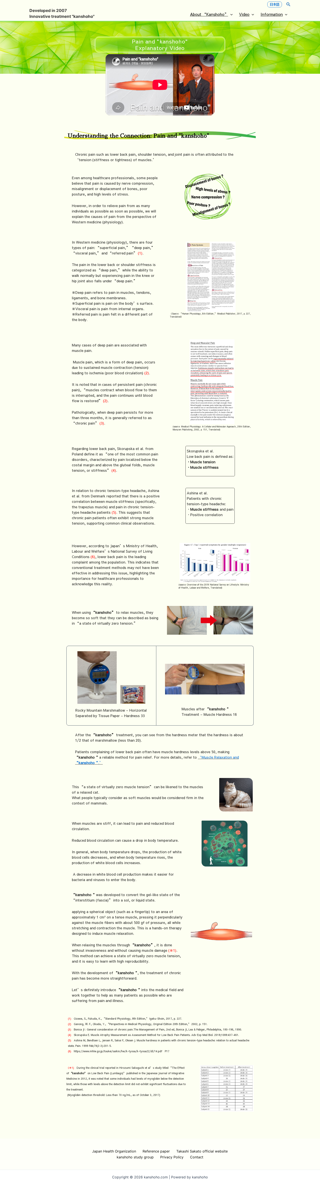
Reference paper (156, 1151)
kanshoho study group (135, 1157)
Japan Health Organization (114, 1151)
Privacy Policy (172, 1157)
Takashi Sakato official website (202, 1151)
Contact (196, 1157)
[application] (230, 14)
